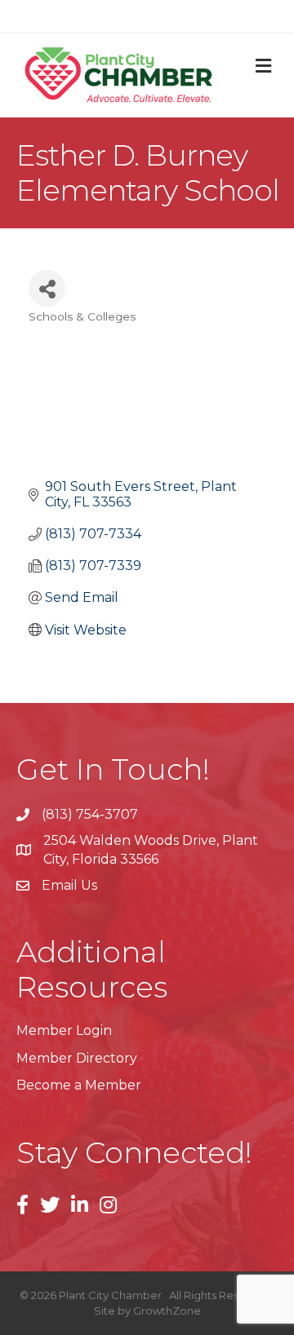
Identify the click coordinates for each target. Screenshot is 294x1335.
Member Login (64, 1030)
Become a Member (78, 1085)
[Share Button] (47, 288)
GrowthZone (167, 1310)
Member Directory (76, 1058)
